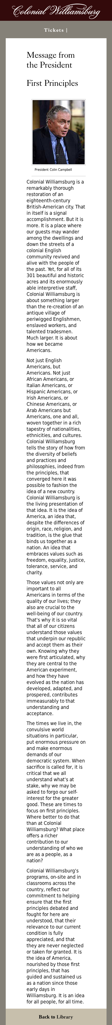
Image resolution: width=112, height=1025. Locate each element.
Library (65, 1017)
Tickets (54, 30)
